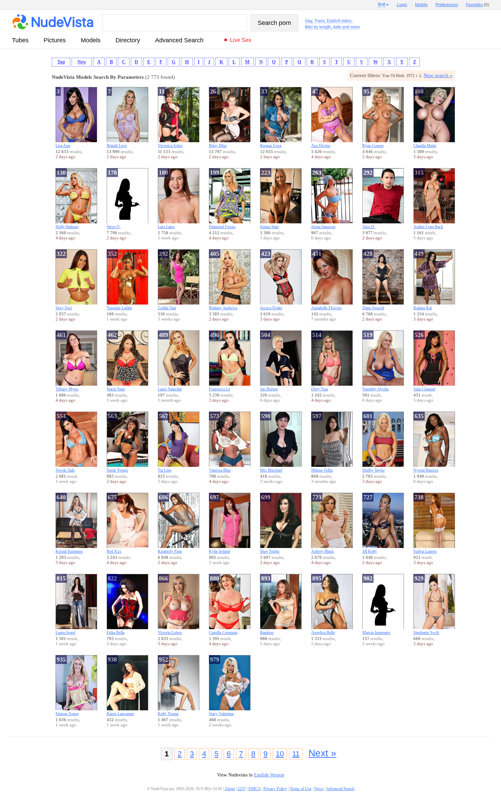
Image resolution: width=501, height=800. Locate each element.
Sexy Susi (64, 280)
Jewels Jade (65, 443)
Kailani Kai (422, 280)
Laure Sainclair (170, 361)
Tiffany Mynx (67, 361)
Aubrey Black (322, 524)
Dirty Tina (319, 361)
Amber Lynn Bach (428, 199)
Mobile (421, 4)
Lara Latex (166, 199)
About (230, 788)
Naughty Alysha (375, 361)
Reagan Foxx (271, 118)
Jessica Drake (271, 280)
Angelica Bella (323, 605)
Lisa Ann (63, 118)
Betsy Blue (218, 118)
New (81, 61)
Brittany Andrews (223, 280)
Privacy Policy (275, 788)
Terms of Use (301, 788)
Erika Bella (115, 605)
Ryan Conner (373, 118)
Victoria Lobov (170, 605)
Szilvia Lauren (425, 524)
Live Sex (240, 40)
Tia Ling (164, 443)
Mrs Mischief (271, 443)
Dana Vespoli (373, 280)
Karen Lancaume (120, 686)
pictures (55, 40)
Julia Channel (424, 361)
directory (128, 40)
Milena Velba (322, 443)
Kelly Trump (168, 686)
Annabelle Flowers (326, 280)
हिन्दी (381, 4)
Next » (322, 753)
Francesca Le (219, 361)
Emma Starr (269, 199)
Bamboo (267, 605)
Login (402, 4)
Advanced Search (179, 40)
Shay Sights (269, 524)
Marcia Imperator (376, 605)
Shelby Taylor (373, 443)
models (91, 40)
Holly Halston (67, 199)
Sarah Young (117, 443)
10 (280, 754)
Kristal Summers (69, 524)
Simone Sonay (67, 686)
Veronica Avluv (170, 118)
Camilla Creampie (223, 605)
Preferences (447, 4)
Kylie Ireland (219, 524)
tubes (20, 40)
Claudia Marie (424, 118)
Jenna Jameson (323, 199)
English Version (269, 774)
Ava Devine (320, 118)
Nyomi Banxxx (425, 443)
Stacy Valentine (221, 686)
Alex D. (368, 199)
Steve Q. (114, 199)
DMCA (254, 788)
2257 (242, 788)
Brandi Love (117, 118)
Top (61, 61)
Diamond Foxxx (222, 199)
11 (296, 754)
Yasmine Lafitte (119, 280)
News (319, 788)
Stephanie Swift (426, 605)
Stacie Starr (116, 361)
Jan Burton (269, 361)
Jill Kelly (369, 524)
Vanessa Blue (220, 443)
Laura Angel (65, 605)
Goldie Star (167, 280)
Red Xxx (114, 524)
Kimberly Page (170, 524)
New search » (438, 75)
